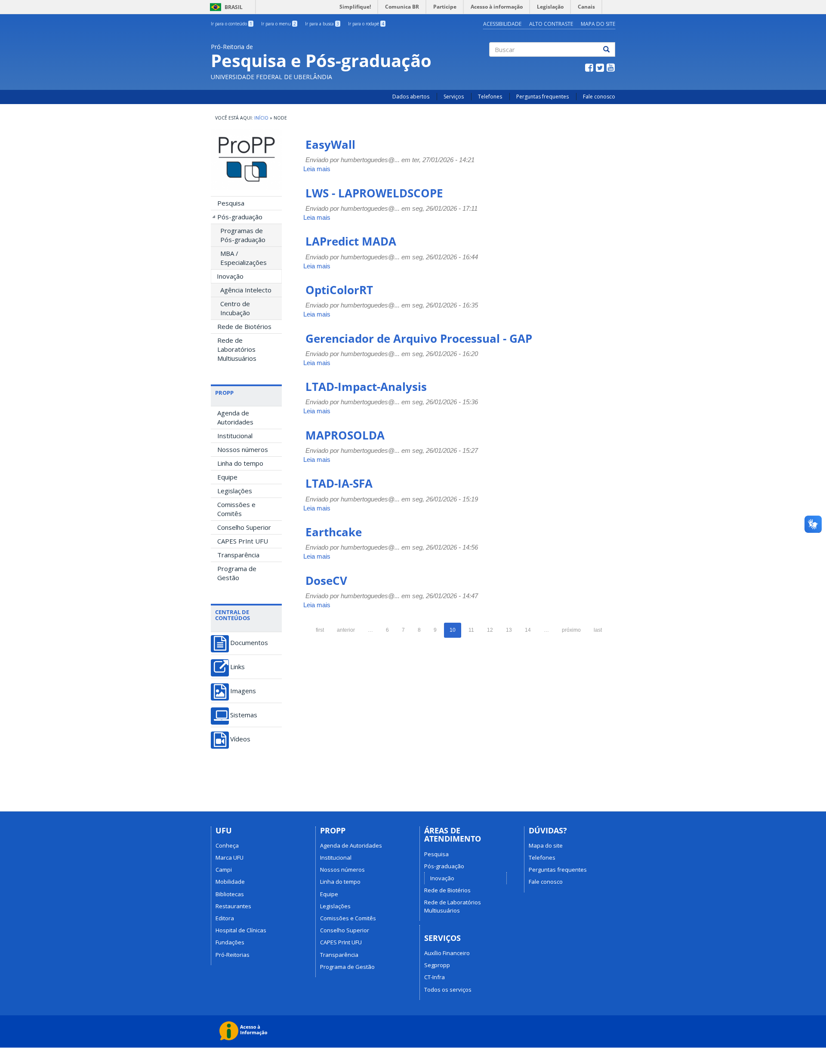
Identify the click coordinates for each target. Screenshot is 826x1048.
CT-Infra (434, 977)
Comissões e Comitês (236, 509)
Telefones (490, 96)
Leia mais (316, 168)
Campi (224, 869)
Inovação (230, 276)
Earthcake (333, 532)
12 (490, 630)
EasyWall (330, 144)
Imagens (243, 691)
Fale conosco (599, 96)
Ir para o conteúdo (231, 24)
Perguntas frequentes (542, 96)
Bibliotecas (230, 894)
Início (261, 118)
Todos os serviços (448, 989)
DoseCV (326, 580)
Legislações (234, 490)
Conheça (227, 845)
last (598, 630)
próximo (571, 630)
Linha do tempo (240, 463)
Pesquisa (230, 203)
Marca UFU (229, 857)
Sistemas (243, 715)
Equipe (227, 477)
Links (237, 667)
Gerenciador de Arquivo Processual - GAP (418, 338)
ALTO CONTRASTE (551, 24)
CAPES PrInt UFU (242, 541)
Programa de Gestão (236, 573)
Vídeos (240, 739)
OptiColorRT (339, 290)
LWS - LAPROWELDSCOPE (374, 193)
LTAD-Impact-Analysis (366, 386)
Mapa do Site (598, 24)
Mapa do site (546, 845)
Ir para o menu (278, 24)
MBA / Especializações (243, 258)
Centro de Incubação (235, 308)
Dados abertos (410, 96)
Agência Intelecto (245, 290)
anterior (346, 630)
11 (471, 630)
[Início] (246, 159)
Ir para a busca (322, 24)
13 (509, 630)
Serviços (454, 96)
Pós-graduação (239, 216)
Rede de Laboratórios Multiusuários (236, 349)
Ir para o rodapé (366, 24)
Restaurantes (233, 906)
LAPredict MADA (350, 241)
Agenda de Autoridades (235, 417)
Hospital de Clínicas (241, 930)
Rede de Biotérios (244, 326)
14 (528, 630)
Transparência (238, 554)
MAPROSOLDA (345, 435)
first (320, 630)
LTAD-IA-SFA (339, 483)
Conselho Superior (244, 527)
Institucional (235, 435)
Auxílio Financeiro (447, 953)
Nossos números (242, 449)
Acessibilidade (502, 24)
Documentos (249, 642)
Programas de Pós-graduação (242, 235)
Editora (225, 918)
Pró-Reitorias (233, 955)
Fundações (230, 942)
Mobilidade (230, 881)
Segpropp (437, 965)
